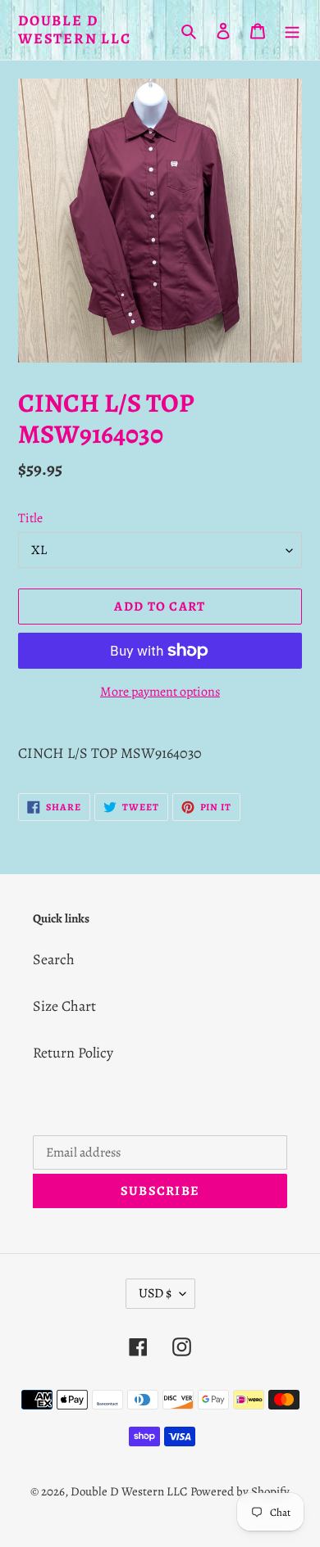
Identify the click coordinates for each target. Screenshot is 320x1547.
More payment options (160, 692)
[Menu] (292, 30)
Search (54, 959)
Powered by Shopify (240, 1491)
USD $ (155, 1293)
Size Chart (64, 1006)
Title (30, 518)
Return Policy (73, 1052)
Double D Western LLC (74, 29)
